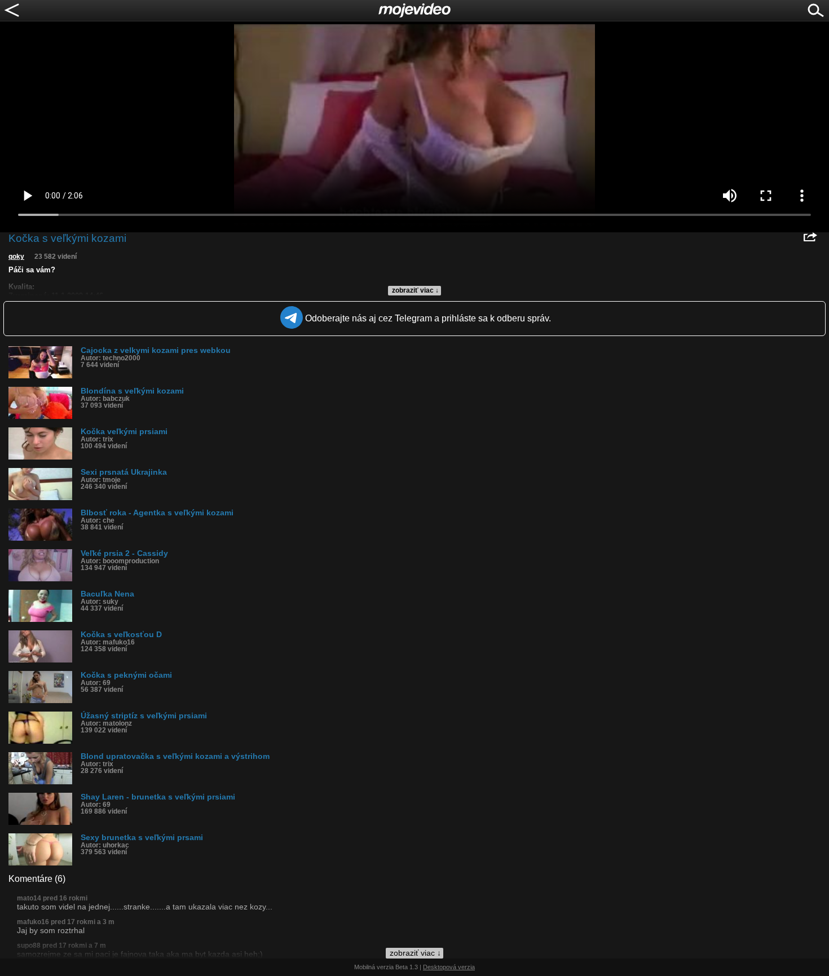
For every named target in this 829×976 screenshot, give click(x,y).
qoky (16, 256)
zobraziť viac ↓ (415, 290)
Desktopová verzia (449, 967)
